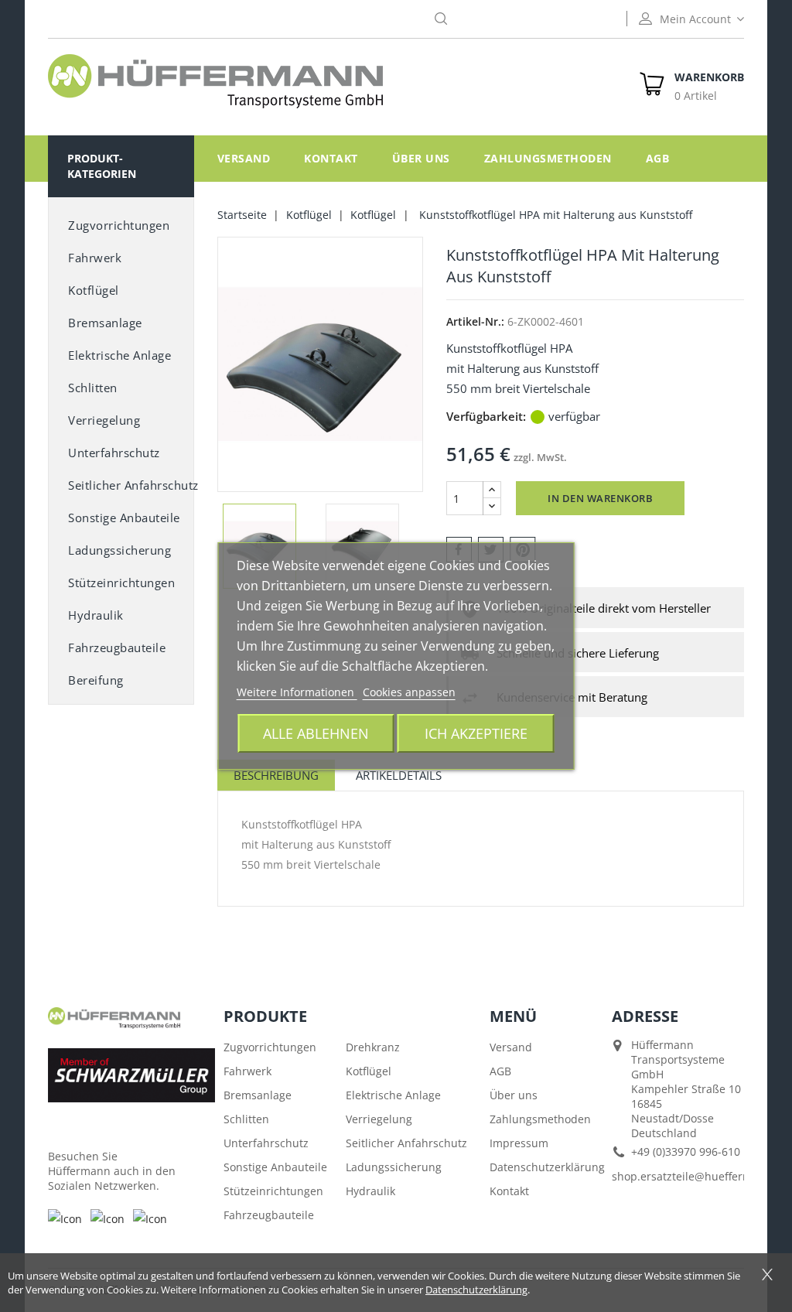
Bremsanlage (105, 322)
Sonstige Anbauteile (275, 1167)
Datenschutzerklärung (547, 1167)
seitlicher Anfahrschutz (130, 485)
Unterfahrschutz (114, 452)
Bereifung (96, 680)
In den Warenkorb (600, 498)
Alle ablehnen (316, 733)
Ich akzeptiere (476, 733)
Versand (244, 158)
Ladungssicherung (119, 550)
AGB (658, 158)
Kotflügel (93, 290)
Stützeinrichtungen (121, 582)
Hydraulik (96, 615)
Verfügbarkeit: (486, 416)
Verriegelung (104, 420)
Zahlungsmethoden (548, 158)
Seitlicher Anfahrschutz (406, 1143)
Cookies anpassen (409, 692)
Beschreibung (276, 775)
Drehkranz (373, 1047)
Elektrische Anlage (119, 355)
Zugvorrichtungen (118, 225)
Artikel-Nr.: (475, 321)
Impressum (519, 1143)
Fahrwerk (94, 257)
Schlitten (93, 387)
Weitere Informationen (297, 692)
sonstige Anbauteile (124, 517)
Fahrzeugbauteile (117, 647)
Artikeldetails (399, 775)
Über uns (421, 158)
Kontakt (331, 158)
